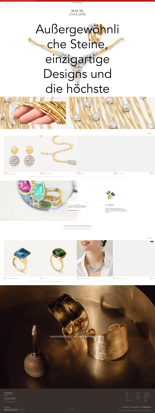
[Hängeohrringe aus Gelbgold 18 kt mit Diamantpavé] (22, 154)
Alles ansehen (149, 133)
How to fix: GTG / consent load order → (32, 0)
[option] (77, 50)
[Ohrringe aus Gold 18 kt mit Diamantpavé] (131, 154)
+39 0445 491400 (6, 395)
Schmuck (137, 394)
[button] (150, 154)
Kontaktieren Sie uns (146, 394)
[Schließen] (153, 397)
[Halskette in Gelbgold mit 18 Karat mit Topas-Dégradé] (95, 258)
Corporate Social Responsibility (129, 400)
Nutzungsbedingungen (134, 410)
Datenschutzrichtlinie (121, 410)
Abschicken (145, 409)
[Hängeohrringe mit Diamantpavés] (95, 154)
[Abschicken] (16, 400)
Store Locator (127, 397)
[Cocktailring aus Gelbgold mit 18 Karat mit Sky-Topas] (131, 258)
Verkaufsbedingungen (129, 410)
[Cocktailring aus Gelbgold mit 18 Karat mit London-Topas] (22, 258)
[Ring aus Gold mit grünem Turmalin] (58, 258)
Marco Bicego (127, 394)
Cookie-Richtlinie (125, 410)
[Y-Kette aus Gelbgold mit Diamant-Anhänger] (58, 154)
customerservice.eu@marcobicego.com (8, 394)
